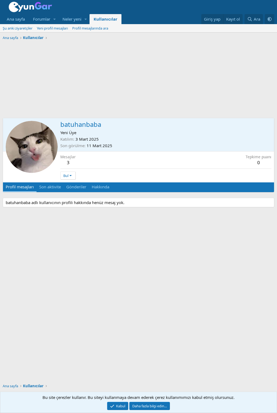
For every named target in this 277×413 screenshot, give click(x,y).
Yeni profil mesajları (52, 28)
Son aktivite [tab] (50, 186)
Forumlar (41, 19)
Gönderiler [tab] (76, 186)
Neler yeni (71, 19)
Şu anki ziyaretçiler (17, 28)
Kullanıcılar (105, 19)
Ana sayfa (16, 19)
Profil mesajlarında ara (90, 28)
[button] (54, 19)
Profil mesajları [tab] (20, 186)
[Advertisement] (138, 80)
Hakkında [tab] (100, 186)
